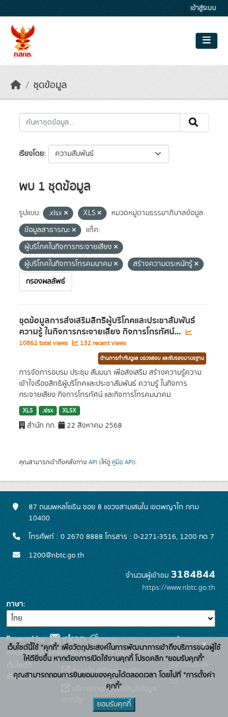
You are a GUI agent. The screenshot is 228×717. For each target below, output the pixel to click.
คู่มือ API (123, 462)
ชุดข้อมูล (50, 85)
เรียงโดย (31, 153)
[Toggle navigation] (206, 41)
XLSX (69, 410)
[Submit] (194, 122)
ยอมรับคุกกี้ (114, 704)
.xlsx (47, 410)
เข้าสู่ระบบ (203, 8)
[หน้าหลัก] (16, 85)
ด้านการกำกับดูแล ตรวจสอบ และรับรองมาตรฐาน (152, 358)
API (93, 462)
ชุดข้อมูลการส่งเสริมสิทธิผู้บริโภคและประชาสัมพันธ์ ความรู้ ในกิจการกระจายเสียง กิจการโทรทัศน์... (107, 326)
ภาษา (14, 604)
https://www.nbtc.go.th (178, 587)
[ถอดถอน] (66, 213)
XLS (28, 410)
